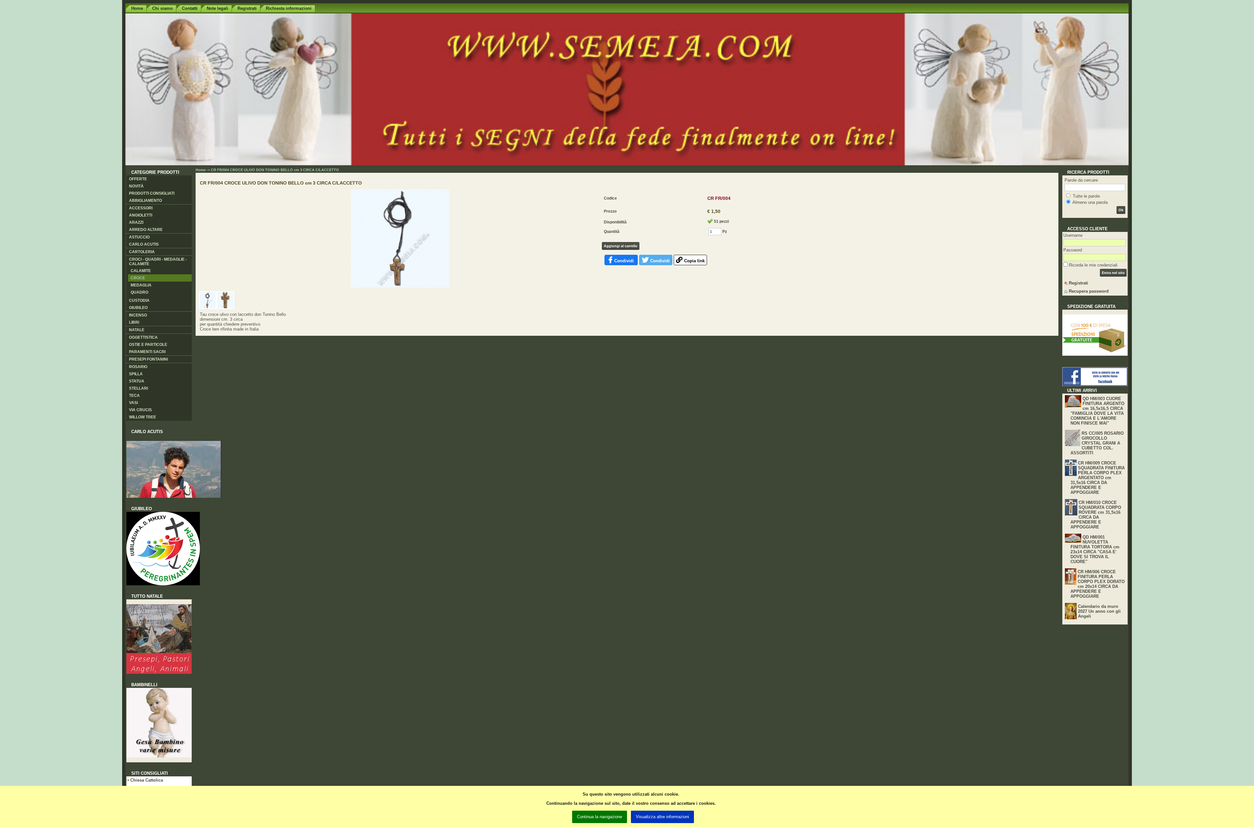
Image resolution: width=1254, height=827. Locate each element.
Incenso (138, 315)
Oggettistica (143, 337)
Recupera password (1089, 291)
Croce (138, 278)
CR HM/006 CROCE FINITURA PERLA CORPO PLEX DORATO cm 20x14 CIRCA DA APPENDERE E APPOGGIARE (1097, 584)
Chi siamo (162, 8)
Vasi (133, 402)
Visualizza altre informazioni (662, 816)
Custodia (139, 300)
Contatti (190, 8)
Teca (134, 395)
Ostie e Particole (148, 344)
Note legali (217, 8)
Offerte (138, 179)
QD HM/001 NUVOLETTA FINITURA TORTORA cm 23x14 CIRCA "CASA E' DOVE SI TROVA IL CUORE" (1094, 549)
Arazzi (136, 222)
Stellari (138, 388)
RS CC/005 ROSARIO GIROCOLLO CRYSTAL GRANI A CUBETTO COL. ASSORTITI (1097, 443)
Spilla (136, 374)
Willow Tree (142, 417)
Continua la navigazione (599, 816)
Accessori (141, 208)
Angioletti (140, 215)
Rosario (138, 367)
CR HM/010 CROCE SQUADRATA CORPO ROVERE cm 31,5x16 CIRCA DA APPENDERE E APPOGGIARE (1095, 514)
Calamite (141, 270)
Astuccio (139, 237)
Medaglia (141, 285)
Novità (136, 186)
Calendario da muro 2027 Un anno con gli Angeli (1099, 611)
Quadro (139, 292)
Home (137, 8)
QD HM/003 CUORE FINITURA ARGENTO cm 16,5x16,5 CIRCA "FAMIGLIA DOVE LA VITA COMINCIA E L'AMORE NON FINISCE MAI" (1097, 411)
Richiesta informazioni (289, 8)
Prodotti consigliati (151, 193)
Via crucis (140, 410)
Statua (136, 381)
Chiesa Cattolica (146, 780)
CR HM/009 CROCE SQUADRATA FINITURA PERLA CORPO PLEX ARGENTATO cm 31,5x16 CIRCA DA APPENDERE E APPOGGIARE (1097, 478)
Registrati (247, 8)
